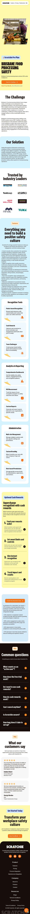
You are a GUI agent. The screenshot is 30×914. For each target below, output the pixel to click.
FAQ (26, 3)
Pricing (16, 3)
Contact (15, 887)
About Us (15, 881)
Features (12, 3)
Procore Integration (15, 871)
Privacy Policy (15, 900)
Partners (15, 884)
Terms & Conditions (15, 897)
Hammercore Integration (15, 874)
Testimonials (22, 3)
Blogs (15, 895)
